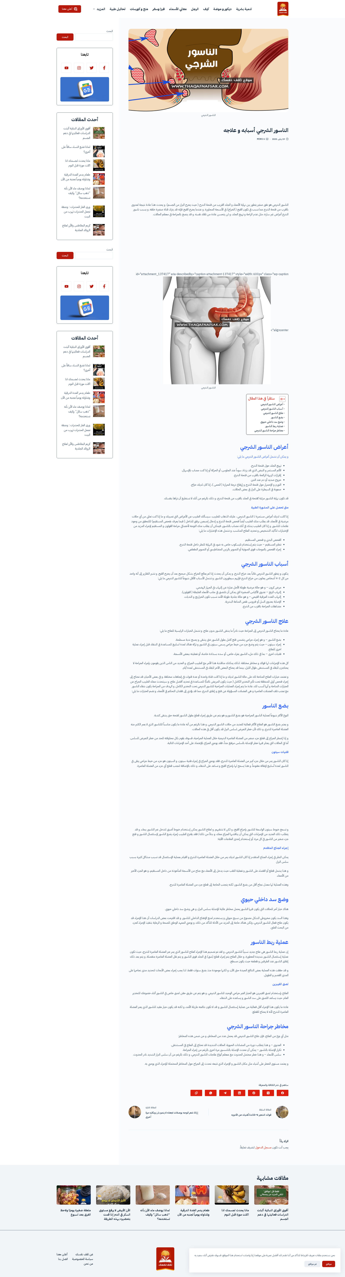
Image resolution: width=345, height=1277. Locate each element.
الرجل (195, 8)
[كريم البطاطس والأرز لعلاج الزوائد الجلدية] (99, 230)
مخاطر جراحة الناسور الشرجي (268, 430)
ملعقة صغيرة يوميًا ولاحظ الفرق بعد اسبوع (75, 1212)
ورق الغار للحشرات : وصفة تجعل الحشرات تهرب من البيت (75, 212)
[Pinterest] (254, 1093)
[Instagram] (79, 68)
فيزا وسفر (159, 8)
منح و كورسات (139, 8)
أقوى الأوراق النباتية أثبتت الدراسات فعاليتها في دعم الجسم (76, 133)
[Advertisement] (208, 173)
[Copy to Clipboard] (196, 1093)
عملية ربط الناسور (274, 426)
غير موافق (312, 1264)
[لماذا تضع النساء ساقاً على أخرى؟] (99, 151)
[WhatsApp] (211, 1093)
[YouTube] (66, 68)
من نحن (88, 1264)
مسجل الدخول (263, 1147)
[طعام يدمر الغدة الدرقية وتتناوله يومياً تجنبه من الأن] (99, 179)
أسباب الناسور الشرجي (272, 409)
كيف (206, 8)
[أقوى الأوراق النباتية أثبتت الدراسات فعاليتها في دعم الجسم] (99, 133)
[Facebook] (282, 1093)
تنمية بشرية (244, 8)
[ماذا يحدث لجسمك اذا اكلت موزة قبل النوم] (99, 165)
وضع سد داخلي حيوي (271, 422)
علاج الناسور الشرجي (273, 413)
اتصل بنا (63, 1259)
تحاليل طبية (117, 8)
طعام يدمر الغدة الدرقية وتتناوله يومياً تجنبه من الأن (193, 1212)
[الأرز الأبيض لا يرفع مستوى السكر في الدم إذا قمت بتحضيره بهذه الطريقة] (113, 1195)
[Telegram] (225, 1093)
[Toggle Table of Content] (281, 399)
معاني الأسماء (178, 8)
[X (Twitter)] (268, 1093)
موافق (329, 1264)
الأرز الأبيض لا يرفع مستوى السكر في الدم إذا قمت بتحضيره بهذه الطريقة (114, 1214)
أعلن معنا (67, 9)
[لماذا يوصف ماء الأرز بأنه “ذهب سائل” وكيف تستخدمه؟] (99, 193)
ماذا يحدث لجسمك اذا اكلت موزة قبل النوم (235, 1212)
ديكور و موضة (222, 8)
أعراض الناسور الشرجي (272, 404)
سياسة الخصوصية (82, 1259)
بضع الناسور (277, 417)
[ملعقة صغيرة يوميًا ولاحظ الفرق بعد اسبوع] (74, 1195)
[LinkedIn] (239, 1093)
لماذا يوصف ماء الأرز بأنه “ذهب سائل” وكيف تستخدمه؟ (77, 193)
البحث (109, 31)
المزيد (101, 8)
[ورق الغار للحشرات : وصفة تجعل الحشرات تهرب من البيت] (99, 211)
